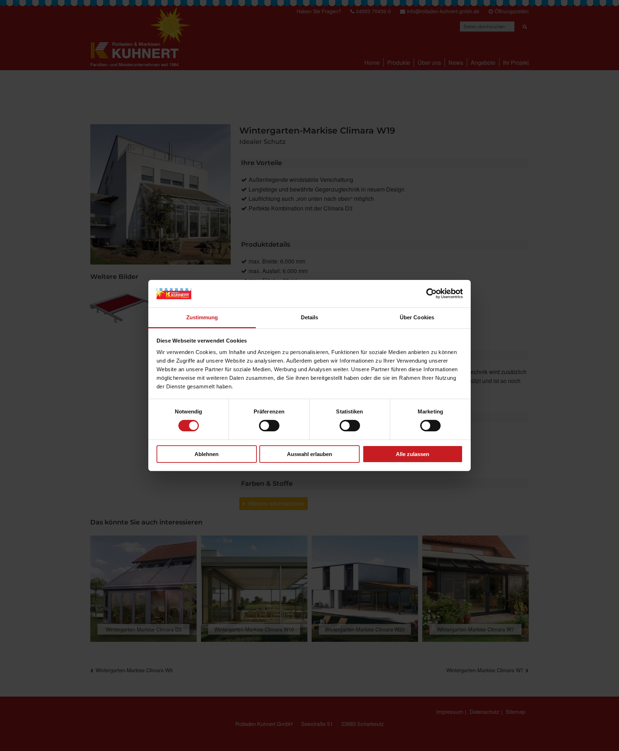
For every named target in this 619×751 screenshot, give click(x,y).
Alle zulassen (412, 454)
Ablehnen (207, 454)
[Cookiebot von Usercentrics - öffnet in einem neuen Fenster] (431, 293)
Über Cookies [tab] (417, 317)
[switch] (269, 425)
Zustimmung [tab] (202, 317)
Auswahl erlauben (309, 454)
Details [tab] (309, 317)
